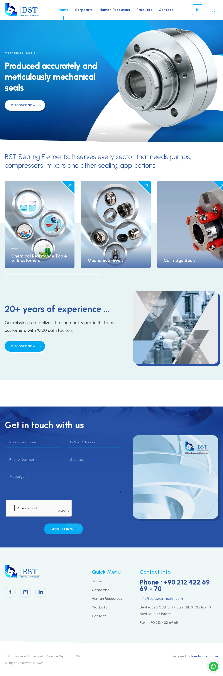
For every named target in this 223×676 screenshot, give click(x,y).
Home (63, 10)
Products (144, 10)
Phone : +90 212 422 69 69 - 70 (175, 585)
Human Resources (115, 10)
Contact (166, 10)
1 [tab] (103, 133)
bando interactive (204, 656)
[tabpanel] (111, 81)
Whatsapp (213, 666)
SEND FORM (62, 529)
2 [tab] (111, 133)
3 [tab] (120, 133)
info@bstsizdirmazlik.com (161, 598)
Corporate (84, 10)
